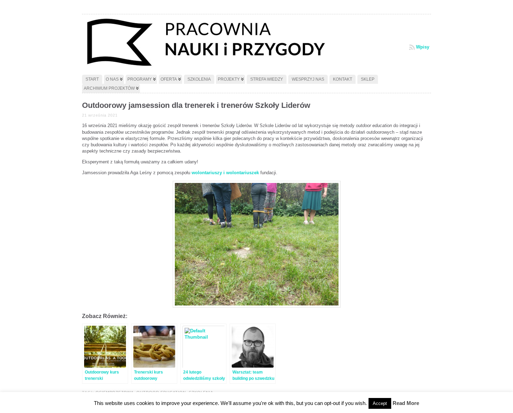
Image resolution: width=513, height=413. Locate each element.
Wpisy (422, 47)
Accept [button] (380, 403)
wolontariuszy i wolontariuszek (225, 172)
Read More (406, 403)
